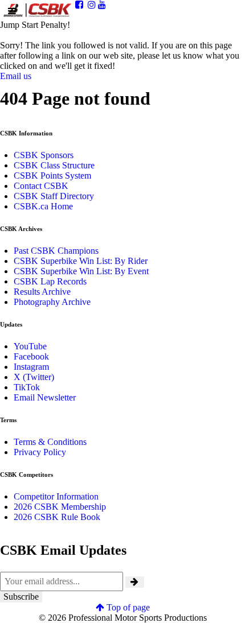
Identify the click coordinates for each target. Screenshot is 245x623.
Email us (15, 76)
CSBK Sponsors (44, 155)
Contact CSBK (41, 186)
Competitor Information (56, 496)
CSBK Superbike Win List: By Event (81, 271)
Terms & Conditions (50, 442)
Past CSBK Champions (56, 250)
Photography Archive (52, 302)
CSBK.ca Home (43, 206)
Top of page (127, 607)
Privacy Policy (40, 452)
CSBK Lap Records (50, 281)
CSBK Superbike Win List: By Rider (81, 261)
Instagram (31, 367)
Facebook (31, 356)
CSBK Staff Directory (54, 196)
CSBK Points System (52, 175)
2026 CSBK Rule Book (57, 517)
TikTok (27, 387)
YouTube (30, 346)
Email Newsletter (45, 397)
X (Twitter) (34, 377)
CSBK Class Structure (54, 165)
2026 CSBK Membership (60, 506)
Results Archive (42, 291)
